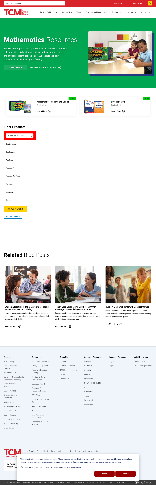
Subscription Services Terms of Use (70, 482)
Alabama (87, 362)
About (131, 12)
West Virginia (89, 400)
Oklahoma (88, 392)
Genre (8, 200)
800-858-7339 (12, 467)
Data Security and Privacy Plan (112, 482)
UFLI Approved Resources (38, 416)
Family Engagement (40, 366)
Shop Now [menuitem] (137, 3)
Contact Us (64, 379)
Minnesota (88, 379)
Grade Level (10, 152)
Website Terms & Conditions (43, 482)
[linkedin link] (141, 482)
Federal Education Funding (39, 371)
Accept (104, 474)
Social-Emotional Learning (10, 367)
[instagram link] (146, 482)
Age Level (9, 160)
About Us (64, 357)
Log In (111, 362)
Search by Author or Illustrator (40, 423)
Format (9, 184)
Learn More (42, 111)
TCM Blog (36, 395)
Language (10, 192)
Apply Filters (15, 209)
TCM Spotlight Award (68, 370)
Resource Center (39, 406)
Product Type (11, 168)
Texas (86, 396)
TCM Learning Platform (143, 366)
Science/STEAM (10, 411)
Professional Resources (14, 406)
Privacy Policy (92, 482)
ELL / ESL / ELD (10, 391)
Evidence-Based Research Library (39, 389)
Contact (144, 12)
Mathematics (9, 402)
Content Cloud (139, 362)
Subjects (7, 357)
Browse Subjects (47, 12)
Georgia (87, 370)
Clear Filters (13, 216)
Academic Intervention (41, 362)
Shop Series (67, 12)
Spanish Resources (12, 419)
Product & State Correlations (38, 378)
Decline (126, 474)
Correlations (15, 67)
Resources (117, 12)
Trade (78, 12)
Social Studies (10, 415)
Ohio (86, 387)
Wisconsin (88, 404)
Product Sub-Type (13, 176)
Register (112, 366)
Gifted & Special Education (10, 396)
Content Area (11, 144)
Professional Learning (95, 12)
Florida (87, 374)
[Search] (62, 3)
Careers (63, 374)
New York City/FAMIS (92, 383)
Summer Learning (11, 424)
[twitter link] (150, 482)
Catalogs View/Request (41, 384)
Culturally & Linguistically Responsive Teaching (14, 378)
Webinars (36, 411)
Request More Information (43, 67)
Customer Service (67, 366)
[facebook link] (137, 482)
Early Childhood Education (10, 385)
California (88, 366)
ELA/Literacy (9, 362)
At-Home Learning (11, 373)
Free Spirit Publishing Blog (40, 400)
